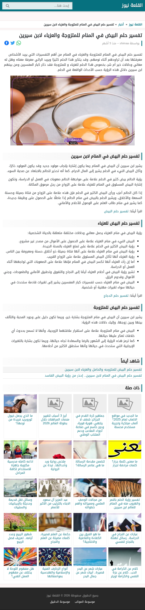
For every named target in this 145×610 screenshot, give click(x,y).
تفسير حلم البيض (116, 211)
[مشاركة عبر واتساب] (18, 43)
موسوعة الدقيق (60, 601)
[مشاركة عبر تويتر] (12, 43)
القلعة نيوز (132, 5)
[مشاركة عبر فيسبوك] (6, 43)
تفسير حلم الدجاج (116, 296)
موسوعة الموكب (85, 601)
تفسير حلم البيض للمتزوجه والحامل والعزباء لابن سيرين (103, 369)
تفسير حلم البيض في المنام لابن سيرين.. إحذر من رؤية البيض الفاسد (93, 375)
